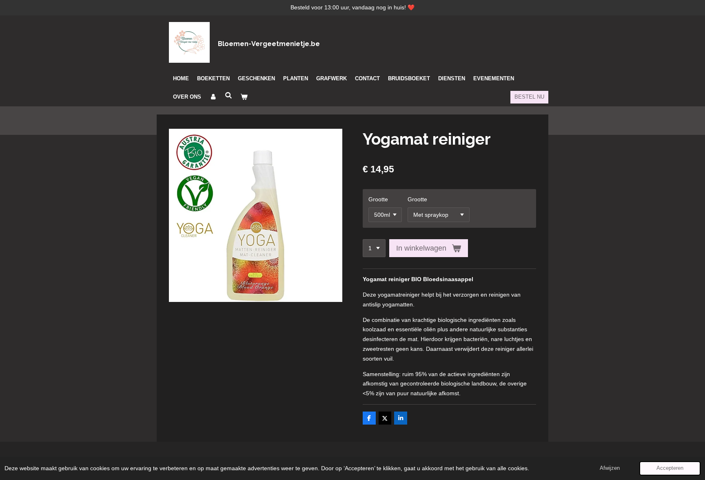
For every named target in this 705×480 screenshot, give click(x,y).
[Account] (213, 97)
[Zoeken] (228, 95)
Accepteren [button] (669, 468)
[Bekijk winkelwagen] (244, 97)
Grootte (378, 199)
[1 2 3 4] (374, 248)
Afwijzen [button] (610, 468)
